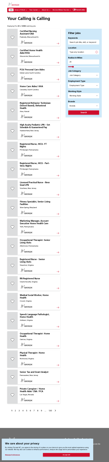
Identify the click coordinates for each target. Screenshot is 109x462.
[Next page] (55, 411)
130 (50, 410)
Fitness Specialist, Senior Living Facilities (35, 202)
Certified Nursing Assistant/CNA (28, 32)
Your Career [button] (33, 10)
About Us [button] (45, 10)
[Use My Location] (96, 52)
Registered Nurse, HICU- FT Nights (33, 145)
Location (72, 48)
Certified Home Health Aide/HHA (31, 51)
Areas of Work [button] (20, 10)
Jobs (11, 10)
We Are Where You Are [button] (61, 10)
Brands (71, 101)
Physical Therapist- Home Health (32, 354)
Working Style (74, 91)
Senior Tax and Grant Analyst (34, 372)
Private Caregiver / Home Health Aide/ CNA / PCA (32, 390)
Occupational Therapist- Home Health (35, 334)
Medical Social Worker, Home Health (34, 296)
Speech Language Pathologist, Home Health (34, 315)
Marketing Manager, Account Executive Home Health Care (34, 222)
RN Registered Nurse (30, 278)
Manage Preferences (12, 455)
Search (84, 112)
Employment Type (76, 81)
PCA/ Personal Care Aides (32, 69)
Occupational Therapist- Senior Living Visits (35, 241)
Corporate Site (95, 444)
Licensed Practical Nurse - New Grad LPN (35, 183)
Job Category (74, 71)
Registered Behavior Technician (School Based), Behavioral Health (35, 105)
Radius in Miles (75, 58)
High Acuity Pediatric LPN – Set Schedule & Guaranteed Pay (35, 126)
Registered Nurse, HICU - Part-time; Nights (34, 164)
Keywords (73, 38)
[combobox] (82, 75)
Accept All (66, 455)
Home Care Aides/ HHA (31, 86)
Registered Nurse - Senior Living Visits (32, 260)
